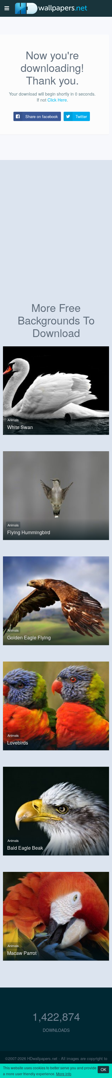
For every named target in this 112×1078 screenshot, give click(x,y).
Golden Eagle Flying (29, 637)
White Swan (20, 427)
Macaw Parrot (21, 953)
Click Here (57, 100)
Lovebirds (17, 742)
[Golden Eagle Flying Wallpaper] (56, 600)
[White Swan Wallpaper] (56, 390)
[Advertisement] (56, 237)
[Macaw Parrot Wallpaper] (56, 915)
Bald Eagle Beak (25, 848)
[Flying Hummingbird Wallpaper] (56, 495)
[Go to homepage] (51, 8)
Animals (13, 419)
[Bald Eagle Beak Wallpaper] (56, 810)
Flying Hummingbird (28, 532)
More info (63, 1073)
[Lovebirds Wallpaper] (56, 705)
